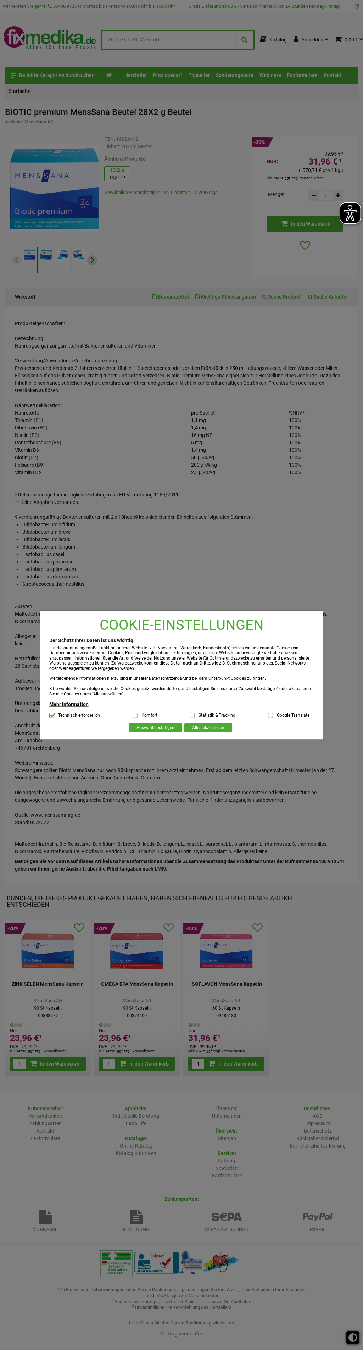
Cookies (238, 678)
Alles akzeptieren (208, 727)
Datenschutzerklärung (170, 678)
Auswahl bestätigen (155, 727)
